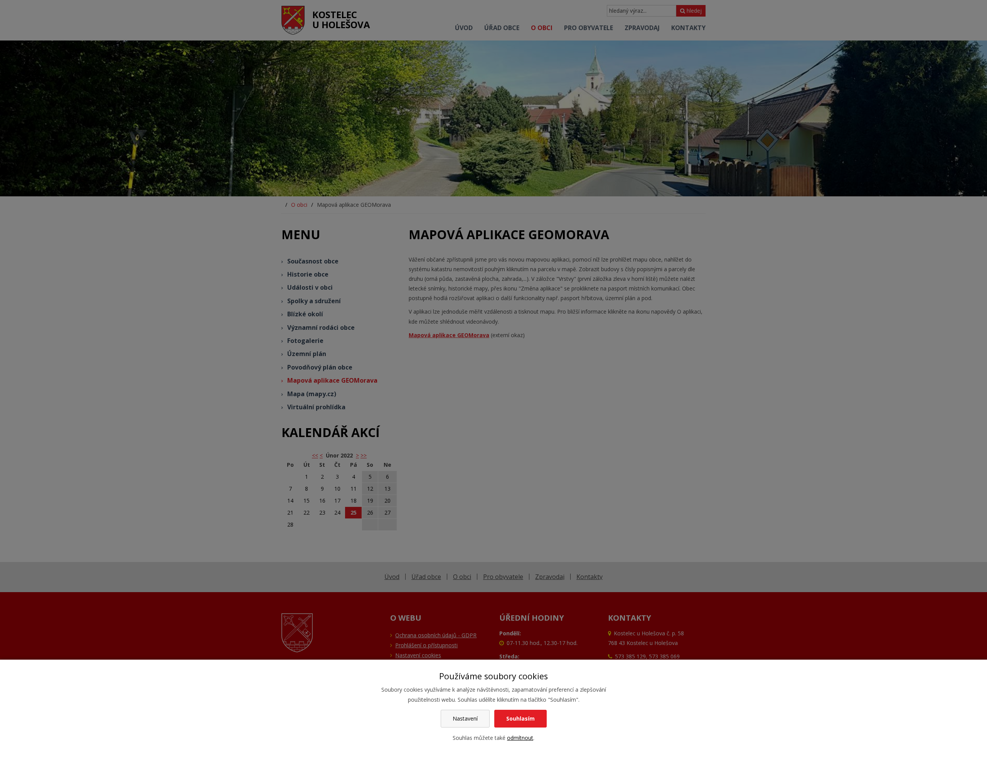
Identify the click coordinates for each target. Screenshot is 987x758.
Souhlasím (520, 718)
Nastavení (465, 718)
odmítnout (520, 737)
